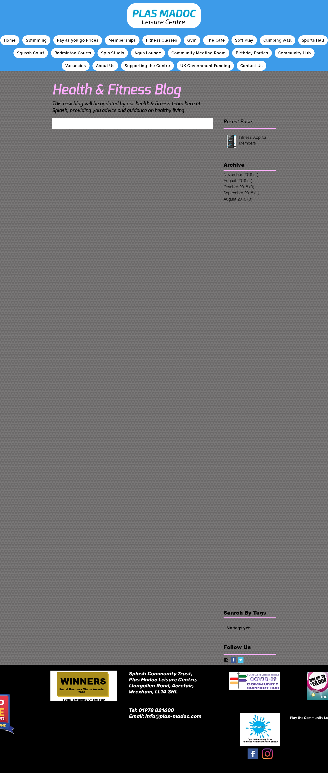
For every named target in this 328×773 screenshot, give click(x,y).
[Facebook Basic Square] (233, 660)
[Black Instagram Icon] (226, 660)
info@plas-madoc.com (173, 716)
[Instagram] (267, 753)
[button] (36, 40)
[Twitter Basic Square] (240, 660)
